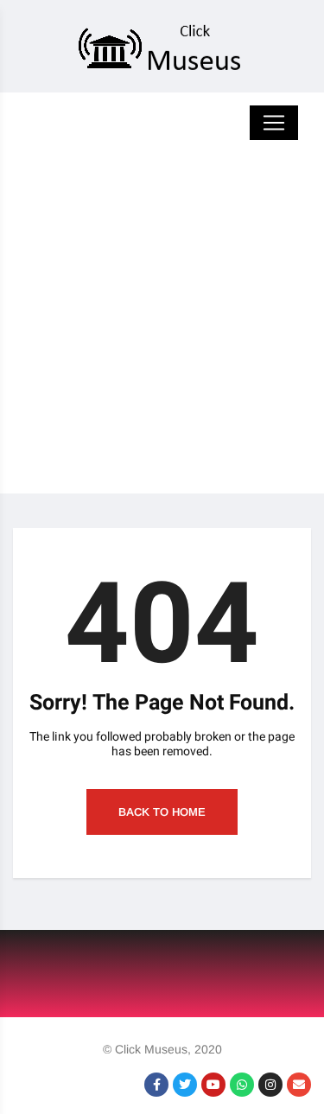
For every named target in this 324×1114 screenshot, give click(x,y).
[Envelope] (299, 1085)
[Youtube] (213, 1085)
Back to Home (162, 811)
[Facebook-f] (156, 1085)
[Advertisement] (162, 331)
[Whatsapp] (242, 1085)
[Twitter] (185, 1085)
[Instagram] (270, 1085)
